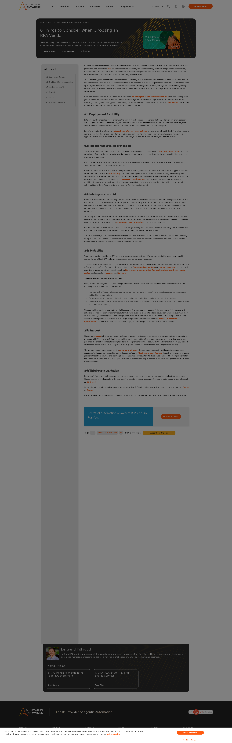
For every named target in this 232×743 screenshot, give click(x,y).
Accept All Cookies (190, 732)
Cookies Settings (189, 740)
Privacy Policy (113, 734)
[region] (116, 735)
